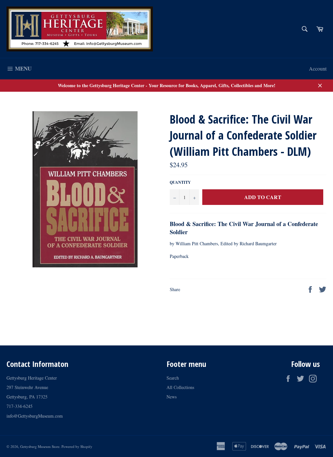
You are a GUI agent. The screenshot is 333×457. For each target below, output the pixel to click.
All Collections (180, 387)
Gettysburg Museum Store (40, 446)
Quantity (180, 182)
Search (172, 378)
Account (317, 68)
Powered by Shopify (76, 446)
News (171, 397)
